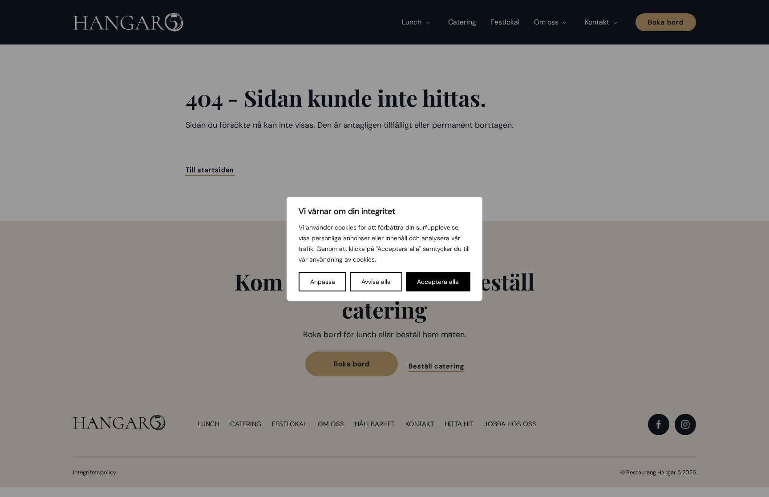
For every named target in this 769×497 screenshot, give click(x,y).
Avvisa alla (376, 282)
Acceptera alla (438, 282)
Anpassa (322, 282)
